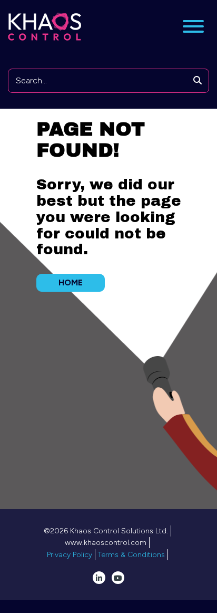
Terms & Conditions (131, 554)
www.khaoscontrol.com (105, 542)
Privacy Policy (69, 554)
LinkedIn (99, 577)
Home (70, 282)
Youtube (118, 577)
